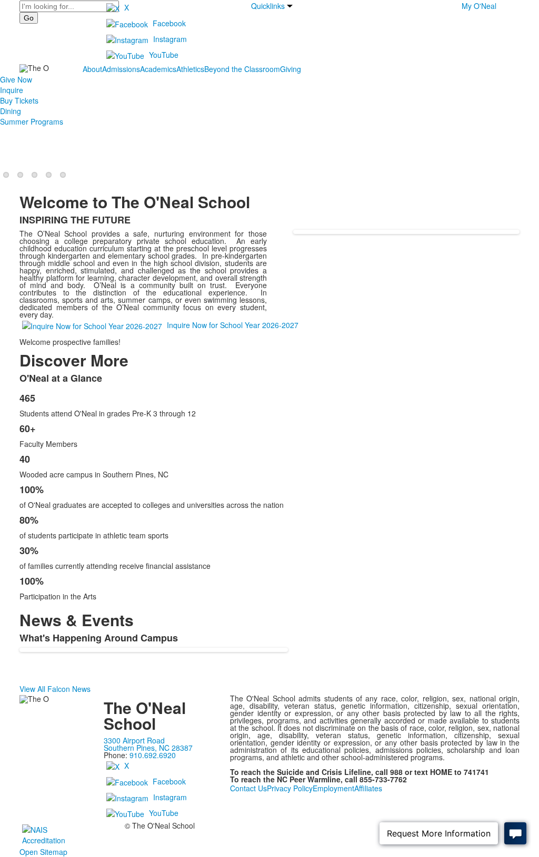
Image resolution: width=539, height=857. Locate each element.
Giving (290, 69)
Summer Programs (31, 121)
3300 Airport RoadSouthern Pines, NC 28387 (148, 744)
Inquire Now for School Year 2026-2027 (232, 325)
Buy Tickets (19, 100)
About (92, 69)
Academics (158, 69)
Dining (10, 111)
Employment (333, 788)
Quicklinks (268, 6)
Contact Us (248, 788)
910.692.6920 (152, 755)
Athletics (190, 69)
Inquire (11, 90)
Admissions (121, 69)
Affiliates (368, 788)
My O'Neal (479, 6)
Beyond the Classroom (242, 69)
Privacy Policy (290, 788)
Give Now (16, 79)
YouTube (163, 54)
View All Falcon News (55, 688)
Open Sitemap (43, 851)
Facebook (169, 23)
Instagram (170, 39)
